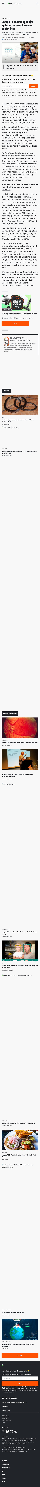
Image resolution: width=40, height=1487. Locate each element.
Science (4, 1461)
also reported (12, 272)
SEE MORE (20, 1355)
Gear (3, 1475)
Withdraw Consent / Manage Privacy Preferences (19, 1449)
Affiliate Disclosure (7, 1420)
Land (3, 417)
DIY (2, 1471)
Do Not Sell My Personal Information (14, 1451)
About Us (5, 1406)
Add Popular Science (10, 39)
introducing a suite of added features (18, 120)
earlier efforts (8, 140)
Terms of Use (29, 92)
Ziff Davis (9, 1447)
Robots (4, 1152)
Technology (6, 18)
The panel (25, 172)
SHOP (3, 1481)
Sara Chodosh (6, 745)
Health (12, 254)
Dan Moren (5, 1348)
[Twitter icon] (7, 1431)
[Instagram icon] (11, 1431)
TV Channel (4, 1415)
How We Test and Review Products (14, 1402)
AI (2, 772)
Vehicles (4, 448)
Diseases (4, 740)
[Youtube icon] (15, 1431)
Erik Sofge (5, 1159)
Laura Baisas (6, 424)
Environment (6, 1468)
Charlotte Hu (6, 37)
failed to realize (13, 262)
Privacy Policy (28, 95)
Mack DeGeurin (6, 455)
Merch (4, 1478)
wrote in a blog (16, 224)
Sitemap (4, 1422)
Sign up (33, 86)
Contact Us (6, 1410)
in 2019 (25, 239)
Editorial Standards (9, 1398)
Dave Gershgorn (7, 779)
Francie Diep (6, 1315)
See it (15, 323)
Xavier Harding (7, 936)
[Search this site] (37, 3)
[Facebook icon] (3, 1431)
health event (32, 104)
